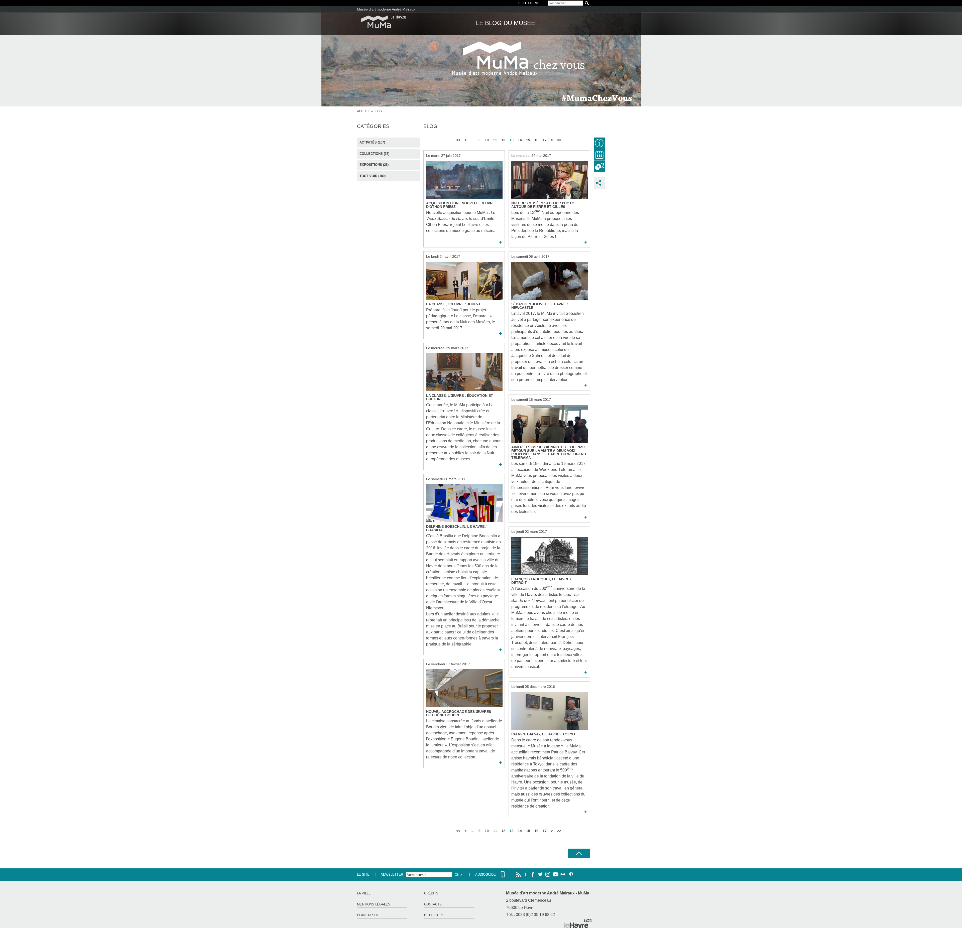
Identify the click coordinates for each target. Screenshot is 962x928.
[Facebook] (533, 874)
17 (545, 140)
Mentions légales (373, 904)
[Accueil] (383, 22)
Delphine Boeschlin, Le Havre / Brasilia (456, 528)
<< (458, 140)
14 (520, 140)
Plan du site (368, 915)
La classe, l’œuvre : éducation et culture (459, 397)
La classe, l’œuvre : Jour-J (453, 304)
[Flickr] (563, 874)
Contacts (433, 904)
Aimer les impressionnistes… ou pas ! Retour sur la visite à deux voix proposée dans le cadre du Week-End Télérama (548, 452)
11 (495, 140)
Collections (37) (374, 154)
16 (536, 140)
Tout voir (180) (372, 176)
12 (503, 140)
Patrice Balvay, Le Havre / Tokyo (543, 734)
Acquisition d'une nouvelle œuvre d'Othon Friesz (460, 205)
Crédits (431, 893)
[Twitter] (540, 874)
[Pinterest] (570, 874)
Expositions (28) (374, 165)
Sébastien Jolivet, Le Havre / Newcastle (539, 306)
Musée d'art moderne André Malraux (386, 9)
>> (559, 140)
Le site (363, 874)
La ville (364, 893)
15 (528, 140)
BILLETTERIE (528, 3)
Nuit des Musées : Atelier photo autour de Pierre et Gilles (542, 205)
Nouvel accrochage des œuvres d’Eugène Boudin (458, 713)
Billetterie (434, 915)
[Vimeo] (555, 874)
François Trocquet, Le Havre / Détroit (541, 581)
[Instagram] (548, 874)
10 (487, 140)
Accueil (363, 111)
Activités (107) (372, 142)
